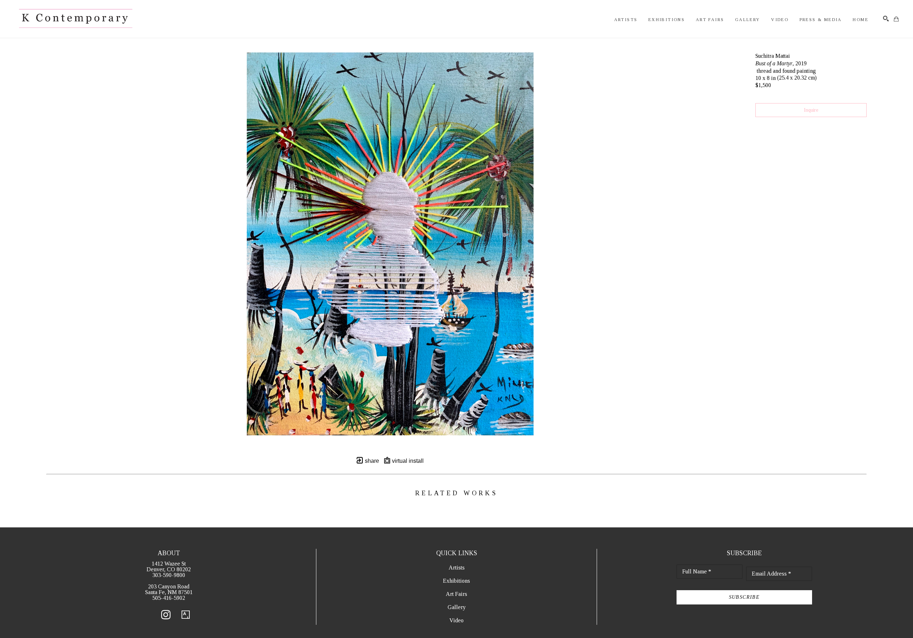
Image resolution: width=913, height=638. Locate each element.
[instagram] (165, 614)
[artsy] (185, 614)
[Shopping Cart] (896, 19)
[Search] (886, 18)
